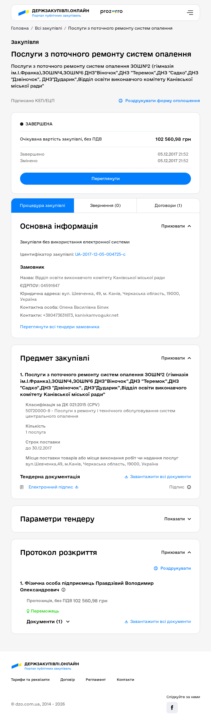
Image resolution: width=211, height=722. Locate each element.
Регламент (96, 679)
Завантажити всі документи (160, 476)
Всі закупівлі (48, 28)
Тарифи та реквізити (30, 679)
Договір (67, 679)
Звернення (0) (105, 205)
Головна (20, 28)
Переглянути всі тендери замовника (59, 327)
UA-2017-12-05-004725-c (100, 254)
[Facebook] (172, 707)
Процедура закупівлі (42, 205)
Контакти (125, 679)
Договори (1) (168, 205)
